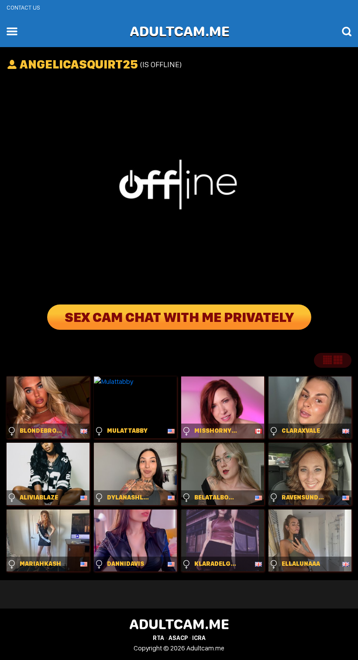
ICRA (199, 637)
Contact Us (23, 7)
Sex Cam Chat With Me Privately (179, 317)
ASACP (178, 637)
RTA (158, 637)
